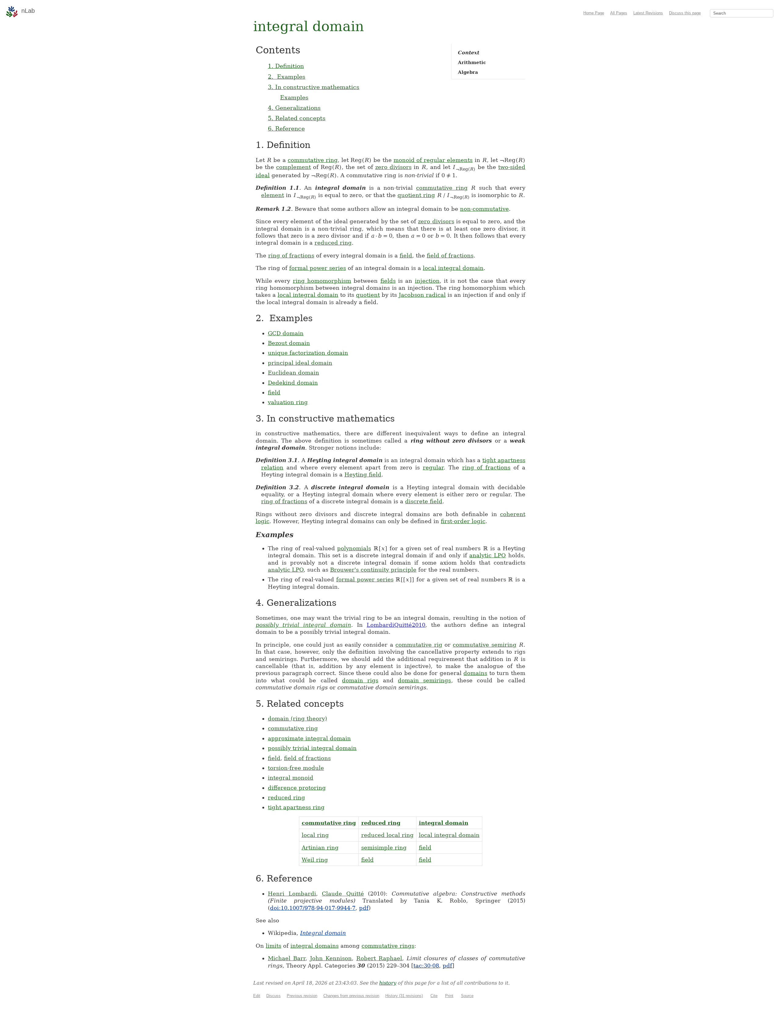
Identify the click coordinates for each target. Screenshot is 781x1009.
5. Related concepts (297, 118)
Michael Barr (286, 958)
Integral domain (323, 933)
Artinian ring (320, 847)
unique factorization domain (308, 353)
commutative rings (388, 946)
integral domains (314, 946)
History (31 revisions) (404, 995)
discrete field (423, 501)
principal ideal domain (300, 363)
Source (467, 995)
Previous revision (302, 995)
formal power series (317, 268)
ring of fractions (291, 255)
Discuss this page (685, 13)
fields (388, 281)
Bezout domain (289, 343)
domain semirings (424, 680)
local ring (315, 835)
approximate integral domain (309, 738)
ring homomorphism (322, 281)
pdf (364, 908)
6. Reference (286, 128)
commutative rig (418, 644)
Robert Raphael (379, 958)
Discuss (273, 995)
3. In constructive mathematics (313, 87)
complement (293, 167)
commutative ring (313, 160)
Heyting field (362, 474)
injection (427, 281)
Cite (433, 995)
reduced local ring (387, 835)
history (387, 983)
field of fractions (450, 255)
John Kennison (331, 958)
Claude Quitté (343, 893)
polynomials (354, 548)
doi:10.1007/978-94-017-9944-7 (312, 908)
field (406, 255)
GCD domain (286, 333)
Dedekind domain (293, 382)
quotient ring (416, 195)
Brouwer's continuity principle (373, 569)
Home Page (593, 13)
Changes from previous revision (351, 995)
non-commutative (484, 209)
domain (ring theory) (297, 718)
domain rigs (360, 680)
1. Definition (286, 66)
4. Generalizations (294, 107)
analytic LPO (487, 555)
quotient (368, 295)
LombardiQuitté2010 (396, 625)
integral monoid (290, 777)
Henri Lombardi (292, 893)
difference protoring (297, 788)
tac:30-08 (426, 965)
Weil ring (315, 859)
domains (475, 673)
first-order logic (463, 521)
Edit (256, 995)
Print (449, 995)
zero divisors (393, 167)
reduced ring (333, 242)
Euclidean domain (293, 372)
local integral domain (453, 268)
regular (433, 467)
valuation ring (288, 402)
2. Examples (286, 76)
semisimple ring (384, 847)
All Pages (618, 13)
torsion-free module (296, 768)
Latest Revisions (648, 13)
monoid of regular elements (433, 160)
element (272, 195)
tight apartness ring (296, 807)
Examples (294, 97)
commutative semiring (484, 644)
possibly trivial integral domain (303, 625)
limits (273, 946)
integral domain (443, 823)
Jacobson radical (422, 295)
